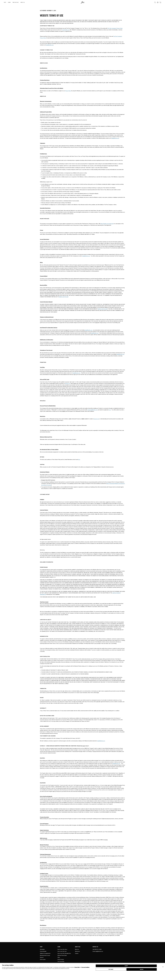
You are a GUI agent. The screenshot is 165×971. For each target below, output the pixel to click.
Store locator (43, 959)
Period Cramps (60, 959)
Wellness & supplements (45, 953)
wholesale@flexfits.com (92, 409)
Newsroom (77, 951)
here (110, 409)
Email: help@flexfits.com (98, 951)
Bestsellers (42, 949)
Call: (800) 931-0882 (97, 949)
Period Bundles (43, 951)
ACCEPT (126, 965)
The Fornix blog (60, 961)
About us (77, 949)
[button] (5, 2)
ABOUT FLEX (77, 946)
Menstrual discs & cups (45, 955)
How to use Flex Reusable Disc (64, 953)
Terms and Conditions (85, 967)
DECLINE (141, 969)
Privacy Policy (77, 967)
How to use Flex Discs (62, 949)
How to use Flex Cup (61, 951)
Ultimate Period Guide (62, 955)
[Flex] (82, 2)
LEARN (58, 946)
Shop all (41, 957)
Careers (76, 953)
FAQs (58, 957)
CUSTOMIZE (110, 969)
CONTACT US (95, 946)
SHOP (41, 946)
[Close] (163, 966)
